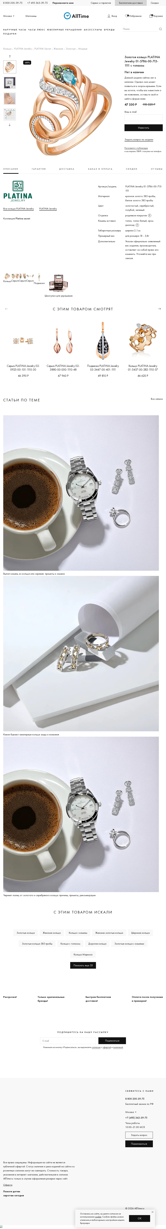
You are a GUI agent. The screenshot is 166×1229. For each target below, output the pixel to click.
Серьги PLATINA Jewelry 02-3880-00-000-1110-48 (63, 367)
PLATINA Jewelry (23, 48)
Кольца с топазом (70, 943)
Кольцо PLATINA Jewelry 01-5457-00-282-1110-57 (143, 367)
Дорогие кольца (97, 943)
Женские (58, 48)
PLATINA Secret (42, 48)
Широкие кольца (140, 932)
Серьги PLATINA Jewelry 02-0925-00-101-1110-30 (23, 367)
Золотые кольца (26, 932)
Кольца (7, 48)
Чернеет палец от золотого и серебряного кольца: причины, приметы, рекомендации (49, 895)
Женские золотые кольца (109, 932)
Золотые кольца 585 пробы (37, 943)
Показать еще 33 (83, 965)
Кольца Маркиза (83, 954)
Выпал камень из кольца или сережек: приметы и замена (34, 573)
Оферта (7, 1185)
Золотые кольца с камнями (129, 943)
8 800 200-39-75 (12, 3)
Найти (160, 29)
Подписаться (112, 1040)
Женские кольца (52, 932)
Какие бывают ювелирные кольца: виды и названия (31, 734)
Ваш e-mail (130, 111)
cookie (98, 1216)
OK (140, 1218)
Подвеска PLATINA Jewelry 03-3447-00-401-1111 (103, 367)
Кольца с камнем (78, 932)
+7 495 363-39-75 (37, 3)
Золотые (71, 48)
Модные (82, 48)
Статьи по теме (21, 399)
